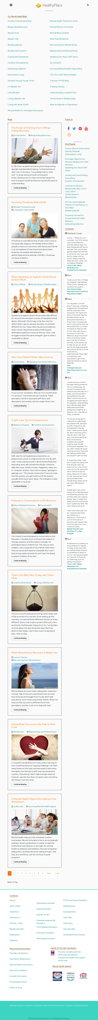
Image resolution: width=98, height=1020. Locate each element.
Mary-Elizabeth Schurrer (24, 505)
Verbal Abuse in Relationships (63, 98)
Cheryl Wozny (19, 284)
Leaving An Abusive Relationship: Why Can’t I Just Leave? (76, 188)
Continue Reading (20, 188)
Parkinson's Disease (45, 933)
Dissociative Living (16, 75)
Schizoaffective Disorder (74, 934)
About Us (21, 1005)
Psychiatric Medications (20, 959)
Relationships (69, 906)
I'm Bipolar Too (14, 86)
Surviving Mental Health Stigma (42, 806)
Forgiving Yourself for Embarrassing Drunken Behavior (75, 218)
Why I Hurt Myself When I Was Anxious (32, 357)
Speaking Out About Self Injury (42, 362)
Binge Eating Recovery (18, 27)
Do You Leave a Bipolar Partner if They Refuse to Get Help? (76, 205)
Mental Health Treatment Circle (64, 21)
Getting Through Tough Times (21, 81)
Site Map (13, 1005)
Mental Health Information (21, 964)
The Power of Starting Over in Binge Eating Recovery (30, 129)
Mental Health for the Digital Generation (25, 110)
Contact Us (29, 1005)
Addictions (14, 912)
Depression (15, 934)
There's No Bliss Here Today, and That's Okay (32, 576)
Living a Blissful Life (16, 98)
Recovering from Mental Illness (63, 45)
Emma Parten (19, 135)
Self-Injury (68, 923)
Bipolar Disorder (17, 929)
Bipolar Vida (13, 39)
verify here (62, 960)
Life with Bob (13, 92)
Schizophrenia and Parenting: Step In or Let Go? (77, 370)
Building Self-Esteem (17, 51)
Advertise (38, 1005)
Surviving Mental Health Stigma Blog (66, 69)
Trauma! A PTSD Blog (59, 81)
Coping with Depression (18, 57)
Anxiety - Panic (16, 923)
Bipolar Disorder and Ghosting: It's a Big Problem (75, 531)
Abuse (12, 900)
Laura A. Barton (20, 657)
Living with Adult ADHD (18, 104)
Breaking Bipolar (15, 45)
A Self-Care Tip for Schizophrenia (29, 420)
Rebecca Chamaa (21, 425)
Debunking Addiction (17, 69)
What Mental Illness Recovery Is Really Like (34, 652)
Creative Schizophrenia (18, 63)
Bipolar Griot (13, 33)
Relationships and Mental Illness (64, 51)
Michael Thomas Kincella (24, 207)
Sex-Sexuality (69, 929)
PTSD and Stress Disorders (75, 900)
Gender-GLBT (43, 914)
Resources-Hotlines (18, 970)
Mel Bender (18, 732)
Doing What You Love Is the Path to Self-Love (33, 726)
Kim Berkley (18, 362)
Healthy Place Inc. (44, 1018)
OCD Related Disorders (47, 927)
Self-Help (67, 917)
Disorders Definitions (19, 953)
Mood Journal (16, 987)
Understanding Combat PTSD (63, 92)
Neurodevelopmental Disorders (46, 921)
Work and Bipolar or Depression (63, 104)
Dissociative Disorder (46, 903)
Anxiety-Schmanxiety (74, 181)
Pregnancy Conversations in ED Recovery (33, 500)
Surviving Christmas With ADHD (28, 202)
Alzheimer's (15, 917)
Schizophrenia (69, 912)
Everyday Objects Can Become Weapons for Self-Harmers (77, 162)
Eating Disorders (44, 909)
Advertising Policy (81, 1005)
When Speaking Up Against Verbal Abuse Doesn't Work (33, 278)
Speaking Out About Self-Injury (64, 57)
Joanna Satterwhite (22, 582)
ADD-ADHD (15, 906)
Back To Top (13, 882)
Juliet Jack (18, 806)
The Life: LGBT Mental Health (63, 75)
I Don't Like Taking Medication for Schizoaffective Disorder (77, 267)
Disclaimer (69, 1005)
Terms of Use (48, 1005)
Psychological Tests (18, 982)
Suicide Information (18, 976)
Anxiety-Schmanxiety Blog (19, 21)
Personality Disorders (46, 938)
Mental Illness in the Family (61, 27)
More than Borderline (59, 39)
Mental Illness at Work (59, 33)
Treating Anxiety (57, 86)
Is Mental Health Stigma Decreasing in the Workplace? (33, 800)
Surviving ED (55, 63)
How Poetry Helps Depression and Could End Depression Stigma (77, 291)
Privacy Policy (59, 1005)
